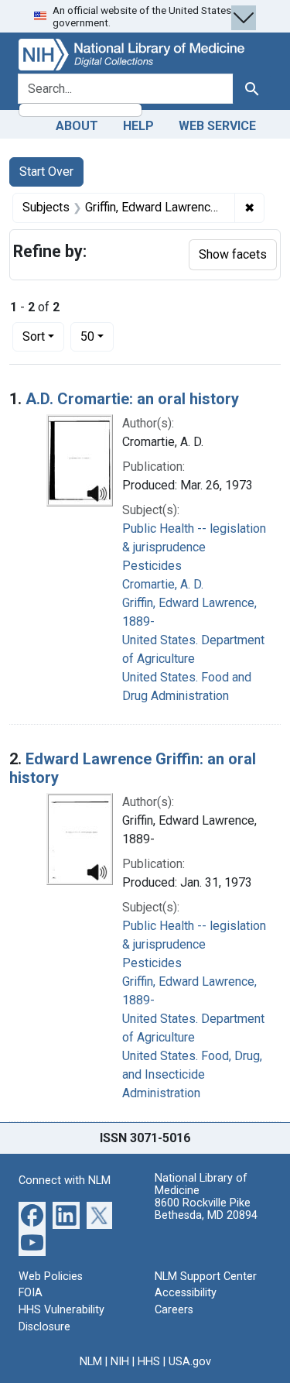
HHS (149, 1361)
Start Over (46, 171)
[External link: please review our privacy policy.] (32, 1213)
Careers (174, 1309)
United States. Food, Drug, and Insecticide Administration (192, 1074)
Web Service (217, 125)
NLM (91, 1361)
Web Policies (51, 1276)
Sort (33, 336)
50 (97, 336)
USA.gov (190, 1361)
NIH (120, 1361)
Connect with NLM (65, 1180)
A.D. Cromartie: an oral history (132, 399)
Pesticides (152, 565)
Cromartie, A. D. (162, 584)
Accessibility (186, 1292)
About (77, 125)
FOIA (31, 1292)
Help (138, 125)
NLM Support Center (206, 1276)
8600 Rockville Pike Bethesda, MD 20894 (206, 1209)
